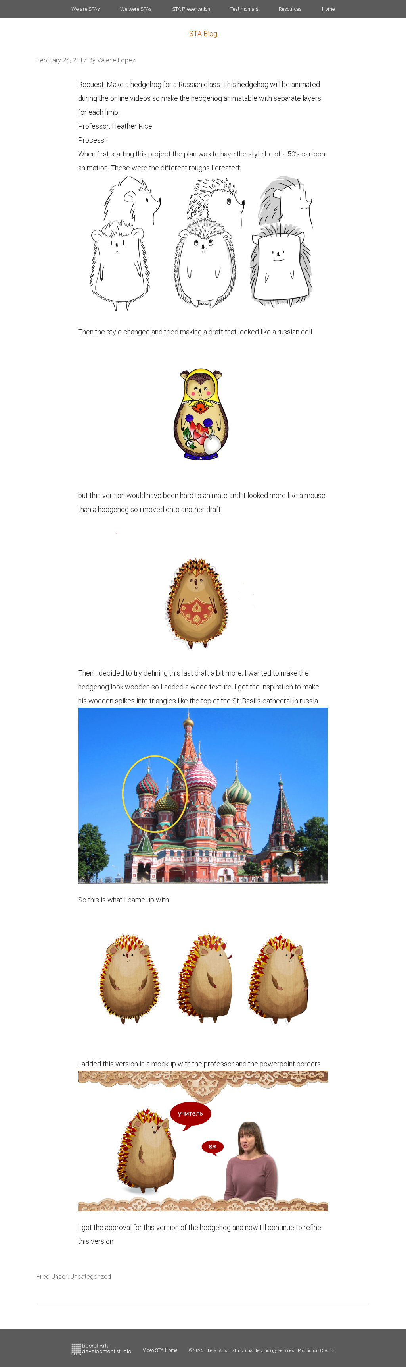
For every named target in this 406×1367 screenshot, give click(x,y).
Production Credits (316, 1350)
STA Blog (203, 33)
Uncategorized (90, 1276)
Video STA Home (160, 1350)
